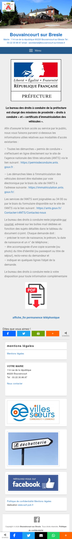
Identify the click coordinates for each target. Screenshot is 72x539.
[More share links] (52, 333)
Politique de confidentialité (20, 501)
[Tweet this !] (23, 333)
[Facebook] (37, 520)
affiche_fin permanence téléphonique (36, 317)
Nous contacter (14, 383)
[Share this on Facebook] (9, 333)
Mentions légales (15, 353)
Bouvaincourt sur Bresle (36, 34)
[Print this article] (38, 333)
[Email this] (41, 535)
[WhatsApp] (53, 535)
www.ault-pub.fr (25, 504)
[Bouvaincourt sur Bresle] (36, 27)
